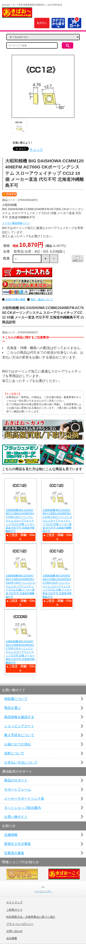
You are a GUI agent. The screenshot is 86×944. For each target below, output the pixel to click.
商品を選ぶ (12, 708)
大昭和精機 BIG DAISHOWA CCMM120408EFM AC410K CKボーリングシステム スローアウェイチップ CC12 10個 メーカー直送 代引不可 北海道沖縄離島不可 (57, 521)
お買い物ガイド (16, 817)
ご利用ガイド (14, 909)
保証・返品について (41, 299)
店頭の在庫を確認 (15, 299)
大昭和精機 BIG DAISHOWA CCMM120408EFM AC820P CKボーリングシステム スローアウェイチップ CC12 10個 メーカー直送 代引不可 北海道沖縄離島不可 (20, 586)
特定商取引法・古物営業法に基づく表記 (30, 917)
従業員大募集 (14, 853)
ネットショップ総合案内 (22, 808)
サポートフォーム (17, 789)
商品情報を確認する (19, 717)
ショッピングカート (19, 726)
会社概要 (11, 938)
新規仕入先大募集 (17, 844)
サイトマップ (14, 902)
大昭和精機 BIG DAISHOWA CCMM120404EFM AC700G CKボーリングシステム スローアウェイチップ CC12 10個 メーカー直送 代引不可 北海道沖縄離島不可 (57, 586)
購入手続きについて (19, 735)
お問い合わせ (14, 931)
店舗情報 (11, 835)
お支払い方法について (21, 762)
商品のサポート (16, 780)
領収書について (16, 699)
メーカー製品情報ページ (16, 223)
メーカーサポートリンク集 (24, 798)
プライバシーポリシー (19, 924)
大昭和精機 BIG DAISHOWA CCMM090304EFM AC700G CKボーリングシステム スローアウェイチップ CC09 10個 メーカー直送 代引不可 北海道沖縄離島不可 (20, 652)
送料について (14, 753)
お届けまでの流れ (17, 744)
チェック (36, 149)
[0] (74, 26)
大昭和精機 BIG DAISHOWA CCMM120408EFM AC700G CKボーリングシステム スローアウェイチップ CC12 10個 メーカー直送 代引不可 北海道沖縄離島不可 (20, 521)
